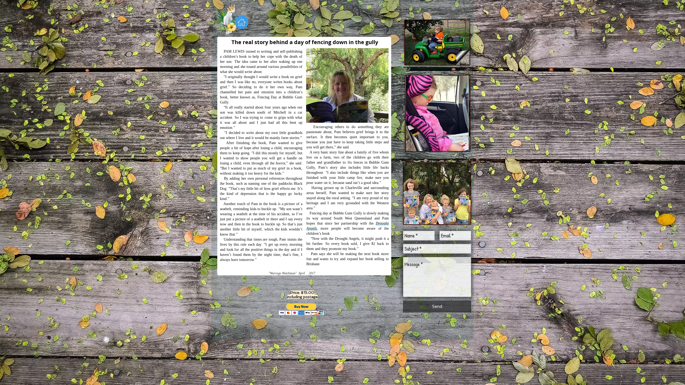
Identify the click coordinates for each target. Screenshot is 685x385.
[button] (301, 309)
